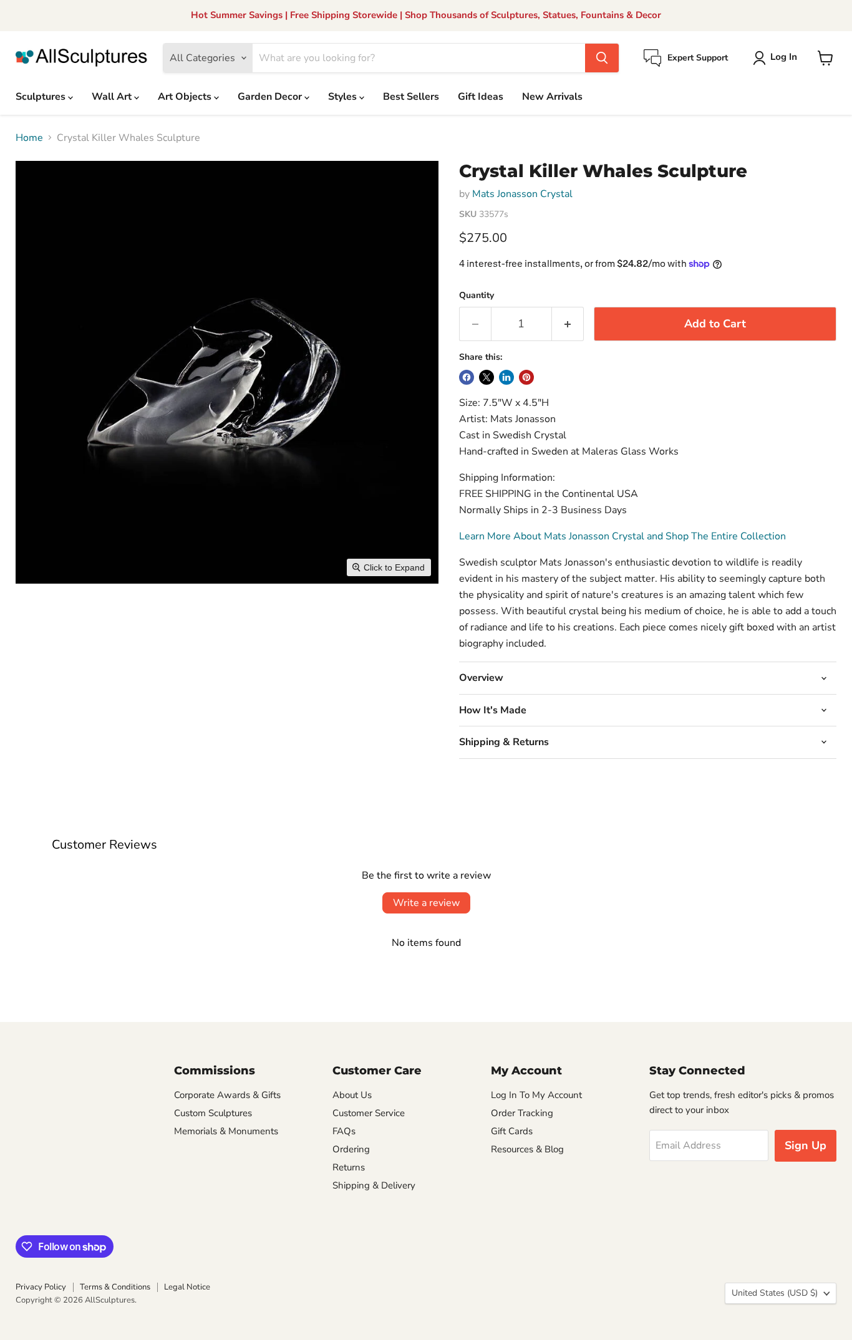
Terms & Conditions (115, 1287)
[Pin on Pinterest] (526, 377)
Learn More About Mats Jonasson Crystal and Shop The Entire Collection (622, 536)
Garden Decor (271, 97)
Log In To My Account (536, 1095)
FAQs (344, 1131)
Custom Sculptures (213, 1113)
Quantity (476, 296)
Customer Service (368, 1113)
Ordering (351, 1149)
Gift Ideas (480, 97)
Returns (348, 1167)
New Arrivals (552, 97)
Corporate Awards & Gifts (227, 1095)
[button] (777, 58)
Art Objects (186, 97)
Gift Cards (512, 1131)
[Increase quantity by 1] (568, 324)
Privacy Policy (41, 1287)
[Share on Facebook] (466, 377)
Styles (343, 97)
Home (29, 137)
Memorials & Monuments (226, 1131)
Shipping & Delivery (373, 1185)
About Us (352, 1095)
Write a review (426, 903)
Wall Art (113, 97)
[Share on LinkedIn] (506, 377)
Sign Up (805, 1145)
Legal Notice (187, 1287)
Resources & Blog (527, 1149)
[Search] (602, 58)
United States (775, 1293)
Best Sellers (411, 97)
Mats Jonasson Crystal (522, 194)
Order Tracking (522, 1113)
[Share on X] (486, 377)
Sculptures (42, 97)
